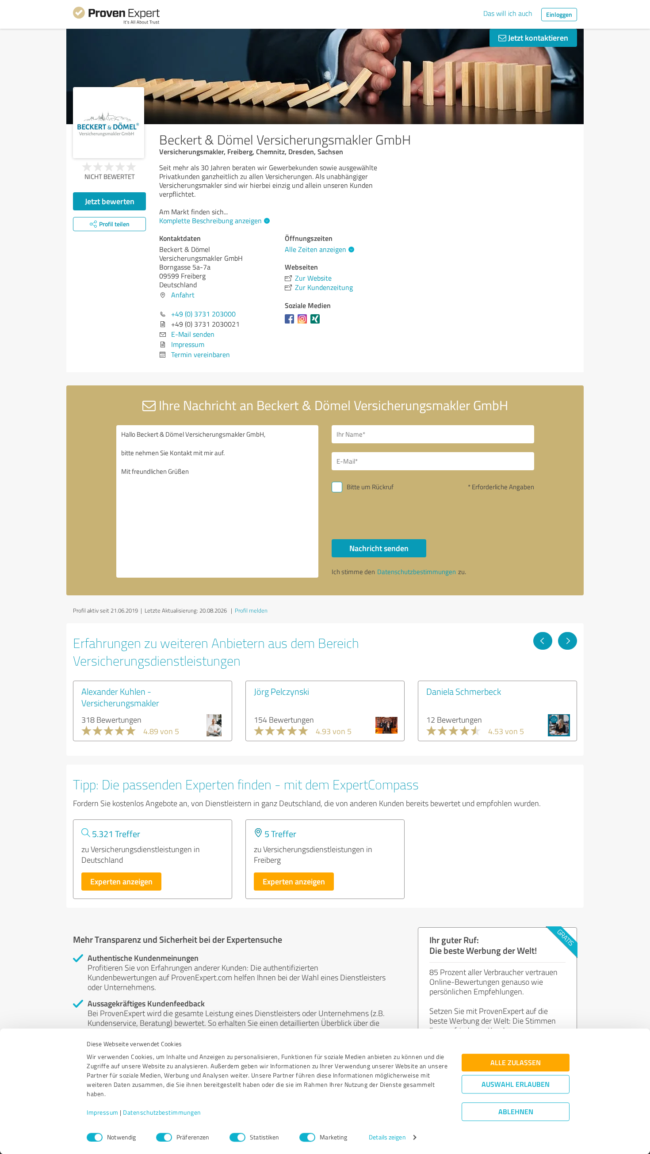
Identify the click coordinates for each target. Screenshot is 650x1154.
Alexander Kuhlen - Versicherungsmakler (120, 697)
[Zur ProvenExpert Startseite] (116, 17)
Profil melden (251, 610)
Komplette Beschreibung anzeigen (210, 220)
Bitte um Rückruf (370, 486)
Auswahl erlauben (516, 1084)
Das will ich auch (507, 13)
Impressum (103, 1112)
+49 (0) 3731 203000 (203, 314)
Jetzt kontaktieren (537, 37)
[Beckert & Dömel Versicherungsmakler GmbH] (108, 122)
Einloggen (559, 14)
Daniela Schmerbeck (463, 691)
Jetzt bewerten (109, 201)
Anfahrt (183, 295)
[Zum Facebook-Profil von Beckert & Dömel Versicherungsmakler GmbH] (291, 323)
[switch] (164, 1137)
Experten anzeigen (121, 881)
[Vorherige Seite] (542, 641)
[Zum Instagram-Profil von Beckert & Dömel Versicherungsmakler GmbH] (304, 323)
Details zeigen (387, 1137)
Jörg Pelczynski (281, 691)
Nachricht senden (379, 548)
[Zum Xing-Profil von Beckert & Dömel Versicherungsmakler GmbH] (316, 323)
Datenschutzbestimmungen (162, 1112)
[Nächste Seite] (567, 641)
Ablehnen (515, 1112)
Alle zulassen (515, 1063)
